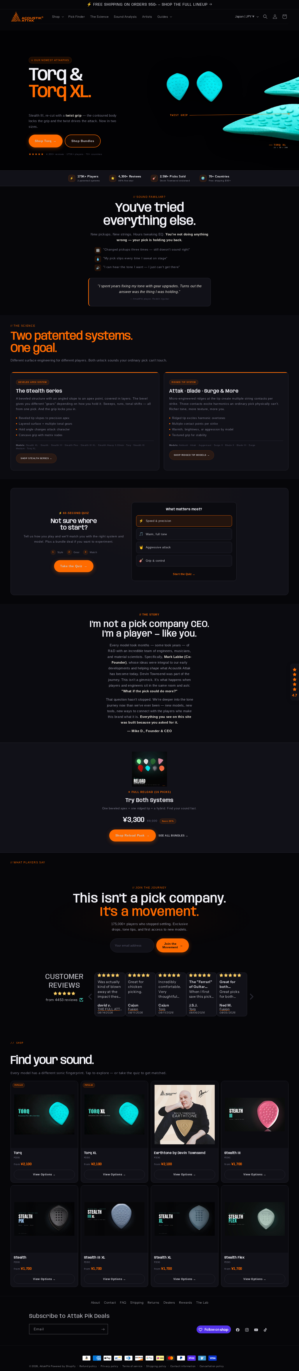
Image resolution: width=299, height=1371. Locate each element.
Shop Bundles (82, 141)
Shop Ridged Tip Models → (191, 455)
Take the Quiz (73, 566)
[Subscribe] (103, 1329)
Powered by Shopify (63, 1366)
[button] (57, 16)
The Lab (202, 1302)
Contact (110, 1302)
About (95, 1302)
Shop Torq (45, 141)
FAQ (123, 1302)
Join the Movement (172, 945)
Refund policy (88, 1365)
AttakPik (45, 1366)
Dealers (169, 1302)
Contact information (183, 1365)
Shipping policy (156, 1365)
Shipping (136, 1302)
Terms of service (132, 1365)
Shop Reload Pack (132, 835)
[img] (64, 993)
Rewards (185, 1302)
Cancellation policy (212, 1365)
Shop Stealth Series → (36, 458)
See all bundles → (173, 835)
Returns (153, 1302)
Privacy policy (109, 1365)
